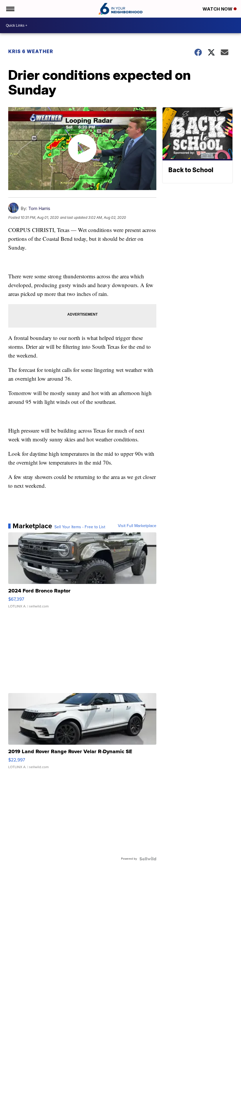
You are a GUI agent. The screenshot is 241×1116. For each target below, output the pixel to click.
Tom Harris (39, 208)
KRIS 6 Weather (30, 51)
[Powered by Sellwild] (147, 859)
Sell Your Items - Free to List (79, 527)
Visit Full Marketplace (137, 526)
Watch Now (218, 9)
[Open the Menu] (9, 9)
